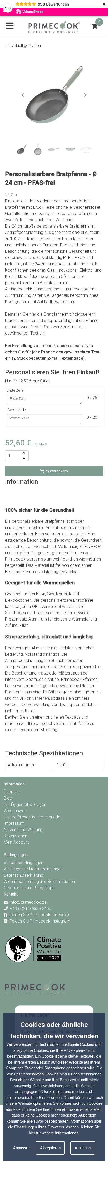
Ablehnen (83, 1148)
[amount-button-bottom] (23, 458)
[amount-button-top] (23, 453)
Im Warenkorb (56, 471)
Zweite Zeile (16, 410)
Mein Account (16, 842)
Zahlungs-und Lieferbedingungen (33, 868)
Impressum (14, 823)
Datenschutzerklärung (23, 875)
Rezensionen (15, 835)
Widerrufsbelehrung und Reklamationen (39, 881)
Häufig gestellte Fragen (25, 804)
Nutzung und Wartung (23, 829)
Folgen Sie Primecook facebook (39, 914)
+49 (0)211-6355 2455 (30, 908)
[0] (94, 26)
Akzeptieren (50, 1148)
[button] (85, 95)
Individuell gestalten (23, 45)
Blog (8, 798)
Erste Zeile (15, 390)
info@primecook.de (28, 902)
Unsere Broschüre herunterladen (33, 817)
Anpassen (21, 1148)
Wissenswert (15, 810)
